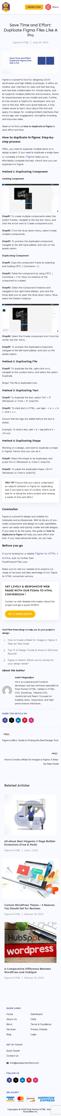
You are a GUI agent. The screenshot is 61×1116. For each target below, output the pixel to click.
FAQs (33, 1019)
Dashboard (36, 1014)
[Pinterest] (29, 1080)
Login (33, 1034)
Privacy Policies (38, 1029)
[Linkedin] (22, 1080)
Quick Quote (13, 1050)
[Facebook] (9, 1080)
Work (9, 1024)
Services (11, 1029)
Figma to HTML (21, 42)
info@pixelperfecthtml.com (24, 1062)
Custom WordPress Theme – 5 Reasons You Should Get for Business (29, 906)
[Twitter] (16, 1080)
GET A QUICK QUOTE (20, 614)
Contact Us (12, 1055)
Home (9, 1014)
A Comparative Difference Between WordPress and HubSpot (27, 970)
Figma (30, 156)
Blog (8, 1034)
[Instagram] (35, 1080)
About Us (11, 1019)
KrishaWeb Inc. (30, 1111)
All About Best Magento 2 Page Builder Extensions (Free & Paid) (29, 842)
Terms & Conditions (40, 1024)
